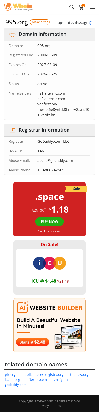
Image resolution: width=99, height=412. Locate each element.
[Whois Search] (72, 7)
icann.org (12, 379)
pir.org (10, 374)
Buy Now (49, 221)
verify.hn (61, 379)
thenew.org (79, 374)
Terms (56, 406)
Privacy (43, 406)
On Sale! (49, 244)
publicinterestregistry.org (42, 374)
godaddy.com (15, 384)
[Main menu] (91, 7)
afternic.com (37, 379)
